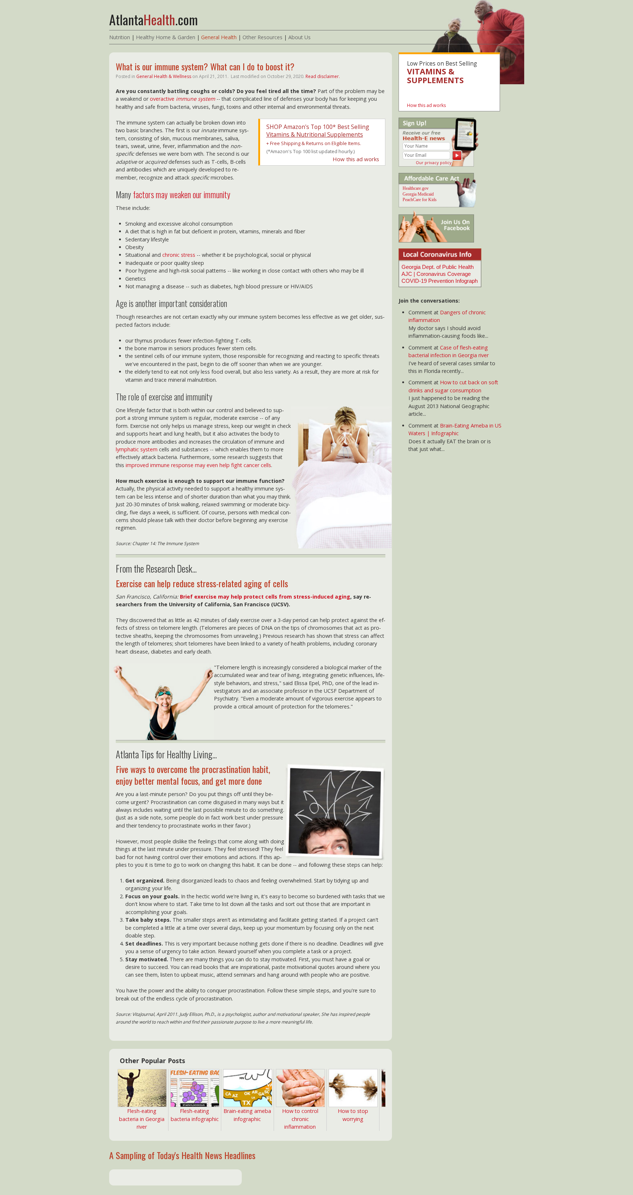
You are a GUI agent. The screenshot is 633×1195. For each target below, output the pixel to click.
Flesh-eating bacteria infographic (195, 1114)
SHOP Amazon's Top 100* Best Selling (317, 130)
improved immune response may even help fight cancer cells (198, 465)
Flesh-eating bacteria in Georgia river (141, 1118)
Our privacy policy (434, 162)
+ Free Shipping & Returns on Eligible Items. (313, 143)
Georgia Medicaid (418, 194)
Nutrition (119, 37)
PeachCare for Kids (420, 199)
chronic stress (178, 254)
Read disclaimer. (323, 76)
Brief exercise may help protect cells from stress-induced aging (265, 596)
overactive (182, 98)
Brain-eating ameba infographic (247, 1114)
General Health (219, 37)
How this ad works (356, 159)
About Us (299, 37)
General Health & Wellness (163, 76)
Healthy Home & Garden (165, 37)
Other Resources (262, 37)
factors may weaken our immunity (181, 194)
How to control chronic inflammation (300, 1118)
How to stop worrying (353, 1114)
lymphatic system (137, 449)
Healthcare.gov (416, 188)
